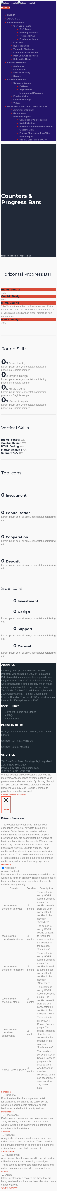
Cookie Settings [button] (8, 794)
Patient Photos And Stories (21, 712)
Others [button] (4, 1171)
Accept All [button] (21, 794)
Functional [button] (6, 1092)
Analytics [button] (5, 1131)
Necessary (10, 868)
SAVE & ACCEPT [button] (9, 1188)
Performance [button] (7, 1111)
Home (3, 256)
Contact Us (13, 718)
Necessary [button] (6, 864)
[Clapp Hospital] (18, 3)
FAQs (10, 715)
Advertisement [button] (8, 1151)
